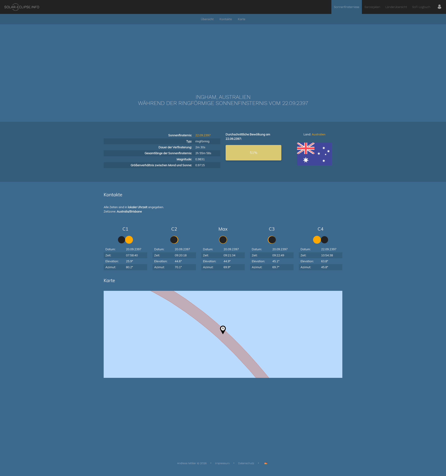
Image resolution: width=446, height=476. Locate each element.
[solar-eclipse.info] (21, 7)
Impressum (222, 463)
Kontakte (226, 19)
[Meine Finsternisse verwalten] (439, 7)
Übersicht (207, 19)
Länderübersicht (396, 7)
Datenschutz (246, 463)
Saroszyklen (372, 7)
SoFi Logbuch (421, 7)
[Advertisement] (223, 54)
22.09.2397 (203, 135)
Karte (241, 19)
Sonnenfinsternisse (346, 7)
